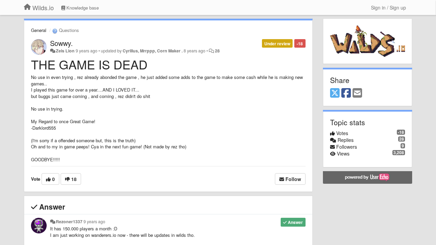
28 (217, 51)
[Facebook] (346, 93)
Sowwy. (61, 43)
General (38, 30)
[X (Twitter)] (335, 93)
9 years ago (94, 221)
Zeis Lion (65, 51)
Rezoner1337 (69, 221)
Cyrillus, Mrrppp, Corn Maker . (153, 51)
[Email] (357, 93)
